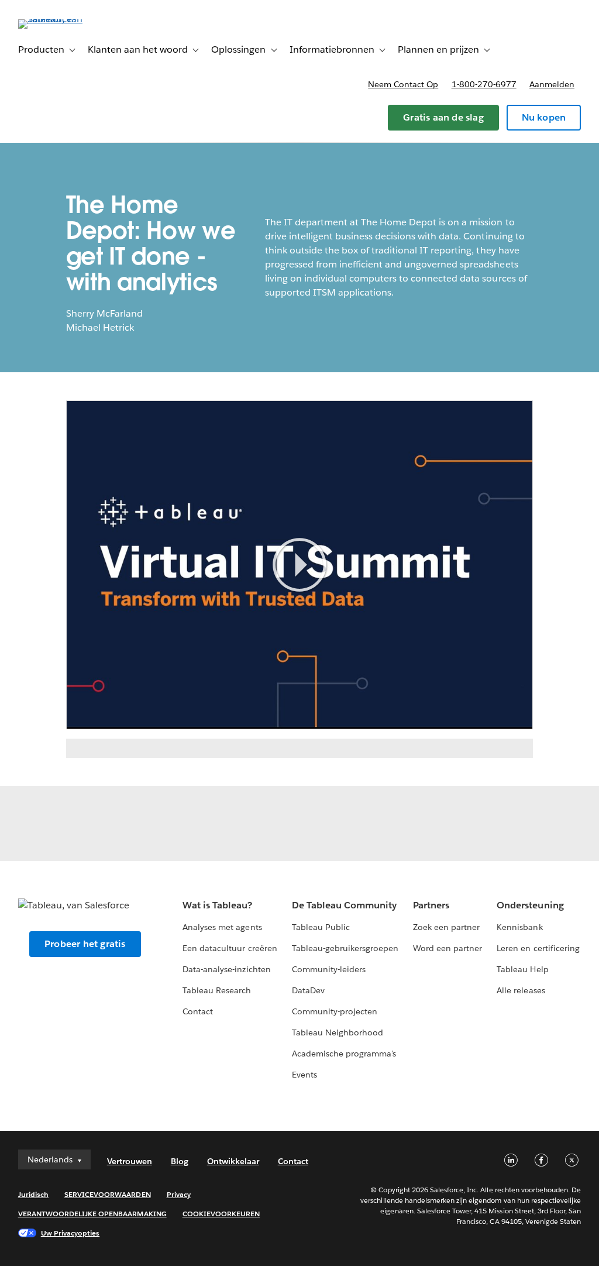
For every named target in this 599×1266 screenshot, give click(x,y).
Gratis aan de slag (443, 117)
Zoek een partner (446, 927)
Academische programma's (344, 1053)
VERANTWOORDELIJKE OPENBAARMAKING (92, 1214)
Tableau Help (522, 969)
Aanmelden (551, 84)
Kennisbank (519, 927)
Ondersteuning (530, 905)
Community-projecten (334, 1011)
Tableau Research (217, 990)
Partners (431, 905)
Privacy (179, 1194)
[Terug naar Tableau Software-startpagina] (62, 19)
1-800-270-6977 (484, 84)
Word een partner (447, 948)
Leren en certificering (538, 948)
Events (304, 1074)
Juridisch (33, 1194)
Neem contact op (403, 84)
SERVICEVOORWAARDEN (107, 1194)
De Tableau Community (344, 905)
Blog (179, 1161)
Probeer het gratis (85, 944)
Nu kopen (544, 117)
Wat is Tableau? (217, 905)
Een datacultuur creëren (230, 948)
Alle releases (521, 990)
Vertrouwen (129, 1161)
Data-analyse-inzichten (226, 969)
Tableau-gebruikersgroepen (345, 948)
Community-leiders (329, 969)
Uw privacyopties (70, 1233)
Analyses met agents (222, 927)
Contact (198, 1011)
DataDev (308, 990)
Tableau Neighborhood (337, 1032)
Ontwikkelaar (233, 1161)
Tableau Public (321, 927)
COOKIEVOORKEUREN (221, 1214)
